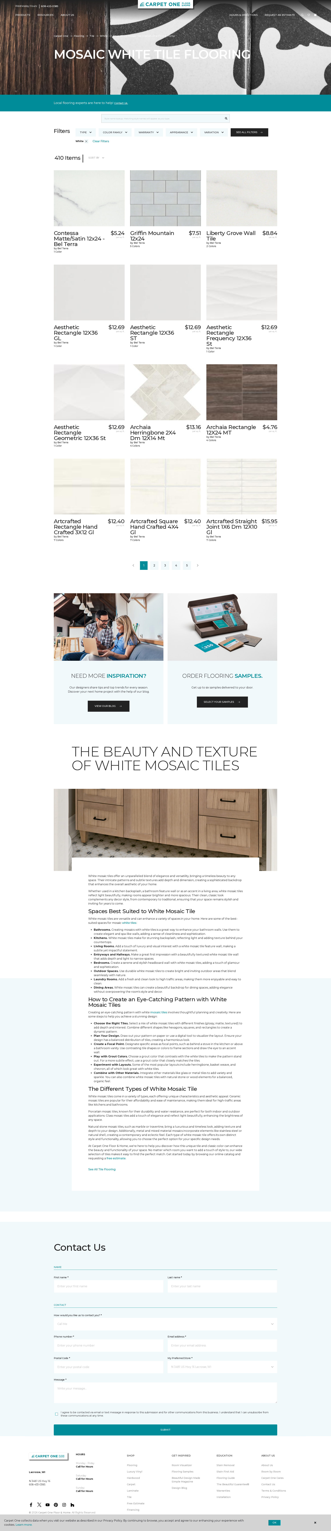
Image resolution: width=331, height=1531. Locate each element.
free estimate (116, 1158)
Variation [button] (211, 132)
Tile (92, 36)
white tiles (129, 922)
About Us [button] (67, 15)
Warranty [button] (146, 132)
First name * (61, 1277)
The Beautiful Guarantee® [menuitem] (233, 1484)
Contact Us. (121, 103)
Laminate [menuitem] (133, 1490)
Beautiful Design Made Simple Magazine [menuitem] (186, 1479)
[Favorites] (308, 15)
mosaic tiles (158, 1012)
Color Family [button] (112, 132)
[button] (302, 15)
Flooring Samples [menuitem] (182, 1471)
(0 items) (315, 15)
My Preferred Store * (180, 1358)
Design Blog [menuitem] (179, 1488)
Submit (165, 1429)
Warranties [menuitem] (223, 1490)
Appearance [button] (179, 132)
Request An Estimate (280, 15)
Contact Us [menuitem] (268, 1484)
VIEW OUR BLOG (105, 706)
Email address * (177, 1336)
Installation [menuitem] (224, 1497)
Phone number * (64, 1336)
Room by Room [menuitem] (271, 1471)
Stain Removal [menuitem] (225, 1465)
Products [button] (22, 15)
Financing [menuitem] (133, 1509)
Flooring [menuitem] (132, 1465)
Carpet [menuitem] (131, 1484)
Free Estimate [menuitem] (135, 1503)
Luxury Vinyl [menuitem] (134, 1471)
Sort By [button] (93, 157)
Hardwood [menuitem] (133, 1478)
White (104, 36)
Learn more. (24, 1524)
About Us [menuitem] (267, 1465)
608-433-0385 (49, 6)
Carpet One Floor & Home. (54, 1512)
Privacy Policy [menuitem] (270, 1497)
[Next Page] (198, 565)
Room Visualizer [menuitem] (182, 1465)
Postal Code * (62, 1358)
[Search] (226, 118)
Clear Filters (101, 141)
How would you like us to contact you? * (78, 1315)
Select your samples (219, 701)
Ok (274, 1522)
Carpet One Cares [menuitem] (272, 1478)
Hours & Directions (243, 15)
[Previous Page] (133, 565)
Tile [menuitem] (129, 1497)
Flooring (79, 36)
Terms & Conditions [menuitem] (273, 1490)
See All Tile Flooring (102, 1169)
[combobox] (162, 118)
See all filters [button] (246, 132)
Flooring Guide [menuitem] (226, 1478)
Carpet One (61, 36)
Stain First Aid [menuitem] (225, 1471)
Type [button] (83, 132)
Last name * (175, 1277)
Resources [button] (45, 15)
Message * (60, 1379)
